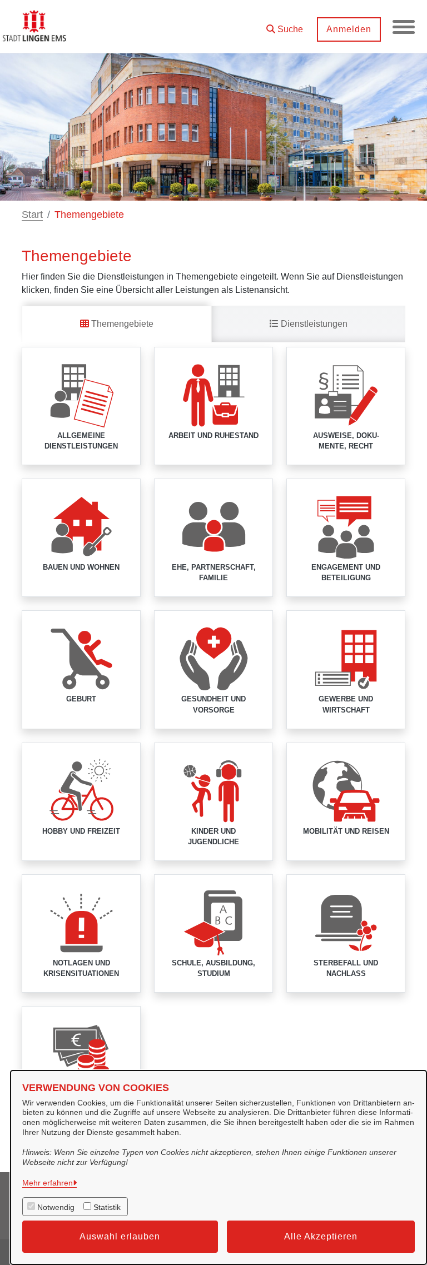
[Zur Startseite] (35, 26)
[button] (285, 25)
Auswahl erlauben (120, 1236)
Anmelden (348, 29)
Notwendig (56, 1207)
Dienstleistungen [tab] (313, 323)
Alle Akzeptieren (321, 1236)
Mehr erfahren (47, 1182)
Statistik (107, 1207)
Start (32, 214)
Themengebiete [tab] (121, 323)
